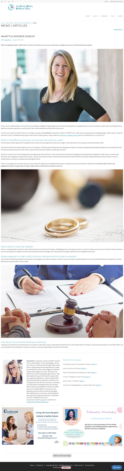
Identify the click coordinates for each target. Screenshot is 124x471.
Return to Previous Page (62, 456)
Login (106, 1)
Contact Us (39, 465)
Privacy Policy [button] (89, 465)
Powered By (57, 467)
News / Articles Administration (23, 23)
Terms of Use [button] (78, 465)
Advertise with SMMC (116, 1)
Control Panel (9, 23)
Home (87, 16)
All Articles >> (118, 29)
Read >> (94, 364)
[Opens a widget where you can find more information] (116, 467)
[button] (95, 16)
